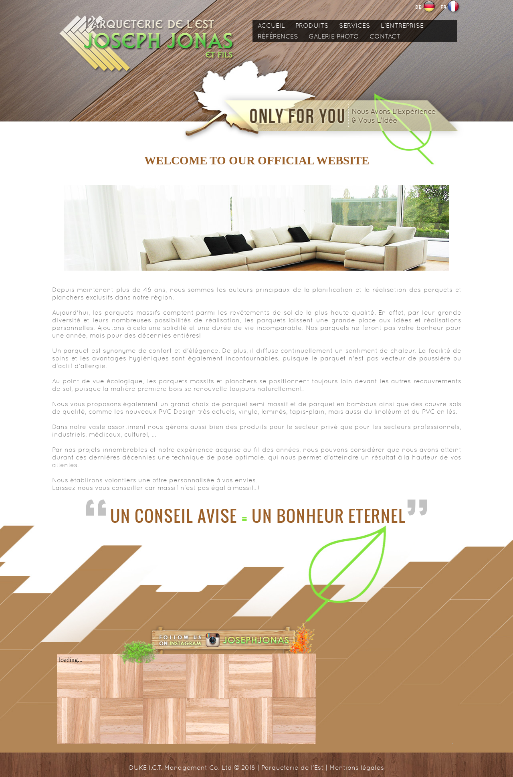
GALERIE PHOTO (334, 36)
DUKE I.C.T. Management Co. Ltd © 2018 (192, 767)
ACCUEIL (271, 25)
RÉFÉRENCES (278, 36)
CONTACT (385, 36)
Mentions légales (356, 767)
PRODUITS (312, 25)
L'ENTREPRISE (402, 25)
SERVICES (354, 25)
